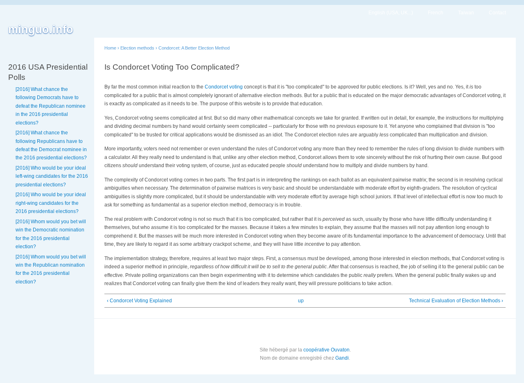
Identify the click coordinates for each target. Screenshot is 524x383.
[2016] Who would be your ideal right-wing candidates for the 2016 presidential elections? (51, 203)
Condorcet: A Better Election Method (194, 47)
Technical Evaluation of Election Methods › (456, 301)
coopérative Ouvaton (326, 350)
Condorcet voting (224, 87)
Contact (497, 13)
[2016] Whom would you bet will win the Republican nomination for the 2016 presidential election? (51, 269)
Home (110, 47)
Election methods (137, 47)
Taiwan (466, 13)
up (301, 301)
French (435, 13)
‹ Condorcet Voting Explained (139, 301)
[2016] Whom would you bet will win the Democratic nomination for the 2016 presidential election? (51, 234)
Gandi (342, 358)
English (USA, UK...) (390, 13)
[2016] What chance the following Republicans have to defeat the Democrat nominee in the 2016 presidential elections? (51, 145)
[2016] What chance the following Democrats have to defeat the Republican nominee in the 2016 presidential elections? (51, 106)
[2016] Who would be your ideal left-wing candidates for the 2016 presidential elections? (52, 176)
